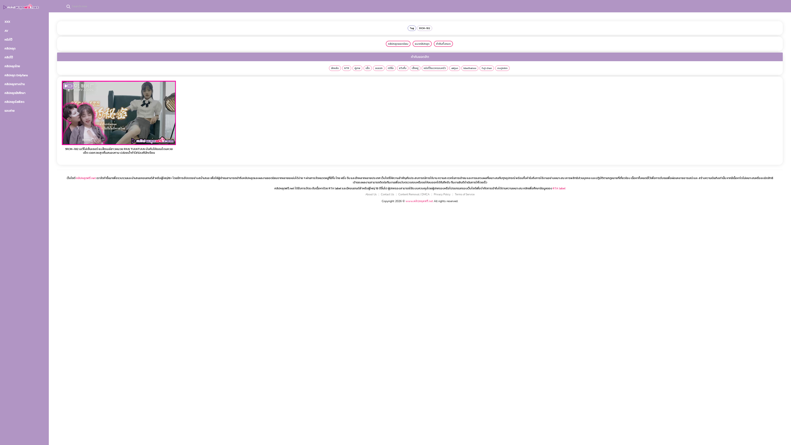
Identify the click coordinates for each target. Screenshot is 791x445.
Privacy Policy (442, 194)
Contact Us (387, 194)
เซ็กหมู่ (415, 68)
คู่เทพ (357, 68)
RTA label (559, 188)
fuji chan (487, 68)
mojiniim (502, 68)
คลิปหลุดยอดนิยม (398, 44)
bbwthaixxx (469, 68)
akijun (454, 68)
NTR (346, 68)
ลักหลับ (335, 68)
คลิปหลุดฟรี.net (86, 178)
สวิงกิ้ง (402, 68)
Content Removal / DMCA (413, 194)
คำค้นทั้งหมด (443, 44)
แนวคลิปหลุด (422, 44)
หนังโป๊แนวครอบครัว (435, 68)
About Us (371, 194)
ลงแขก (379, 68)
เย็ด (368, 68)
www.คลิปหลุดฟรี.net (419, 201)
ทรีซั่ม (391, 68)
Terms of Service (465, 194)
